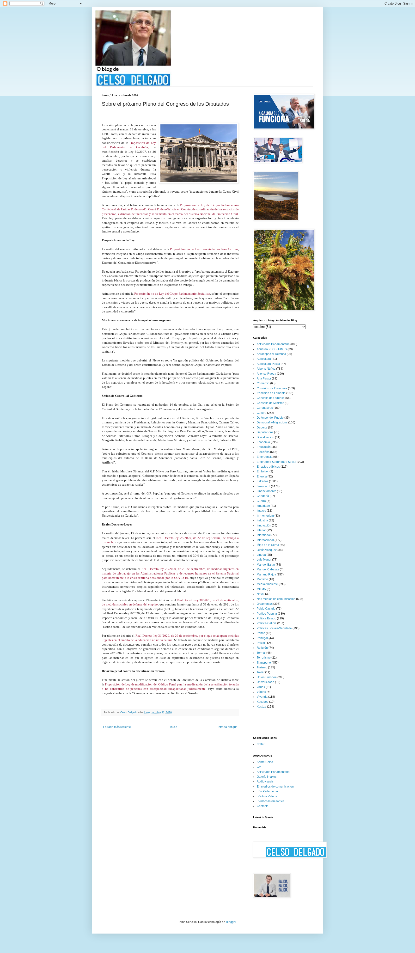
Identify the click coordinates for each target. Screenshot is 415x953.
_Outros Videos (267, 796)
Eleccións (263, 452)
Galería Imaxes (266, 776)
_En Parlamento (267, 791)
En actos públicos (268, 466)
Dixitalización (265, 437)
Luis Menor (264, 559)
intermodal (264, 535)
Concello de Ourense (271, 398)
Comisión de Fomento (271, 393)
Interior (261, 530)
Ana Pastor (264, 378)
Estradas (262, 481)
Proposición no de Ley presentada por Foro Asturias (204, 249)
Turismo (262, 667)
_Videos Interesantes (270, 801)
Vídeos (261, 692)
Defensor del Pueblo (270, 417)
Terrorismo (264, 657)
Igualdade (263, 505)
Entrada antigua (227, 727)
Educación (264, 447)
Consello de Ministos (270, 403)
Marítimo (262, 579)
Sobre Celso (265, 762)
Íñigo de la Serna (268, 545)
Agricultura (264, 358)
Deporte (262, 427)
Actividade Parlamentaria (273, 344)
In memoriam (265, 515)
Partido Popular (267, 613)
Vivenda (262, 696)
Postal (261, 643)
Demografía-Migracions (272, 422)
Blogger (231, 922)
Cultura (261, 413)
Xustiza (261, 706)
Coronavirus (265, 407)
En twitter (263, 471)
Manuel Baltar (266, 564)
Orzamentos (265, 603)
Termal (261, 652)
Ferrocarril (263, 486)
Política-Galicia (266, 623)
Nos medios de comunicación (276, 599)
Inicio (173, 727)
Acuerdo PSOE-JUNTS (272, 349)
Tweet (260, 672)
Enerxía (262, 476)
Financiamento (266, 491)
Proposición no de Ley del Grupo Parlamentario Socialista (172, 293)
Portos (261, 633)
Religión (262, 647)
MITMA (261, 589)
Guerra (261, 501)
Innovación (264, 525)
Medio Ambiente (267, 584)
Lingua (261, 554)
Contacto (263, 806)
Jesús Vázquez (267, 550)
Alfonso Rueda (266, 373)
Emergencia (265, 456)
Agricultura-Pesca (268, 364)
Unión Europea (267, 677)
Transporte (264, 662)
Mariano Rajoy (266, 574)
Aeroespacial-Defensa (271, 354)
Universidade (265, 682)
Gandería (263, 496)
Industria (262, 520)
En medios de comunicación (275, 786)
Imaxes (261, 510)
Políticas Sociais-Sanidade (274, 628)
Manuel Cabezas (268, 569)
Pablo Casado (266, 608)
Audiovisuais (265, 781)
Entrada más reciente (117, 727)
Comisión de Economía (272, 388)
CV (259, 767)
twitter (260, 744)
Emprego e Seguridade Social (276, 462)
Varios (261, 687)
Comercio (263, 383)
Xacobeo (263, 701)
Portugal (262, 638)
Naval (260, 594)
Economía (263, 442)
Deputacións (265, 432)
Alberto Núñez (266, 368)
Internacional (265, 540)
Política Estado (266, 618)
